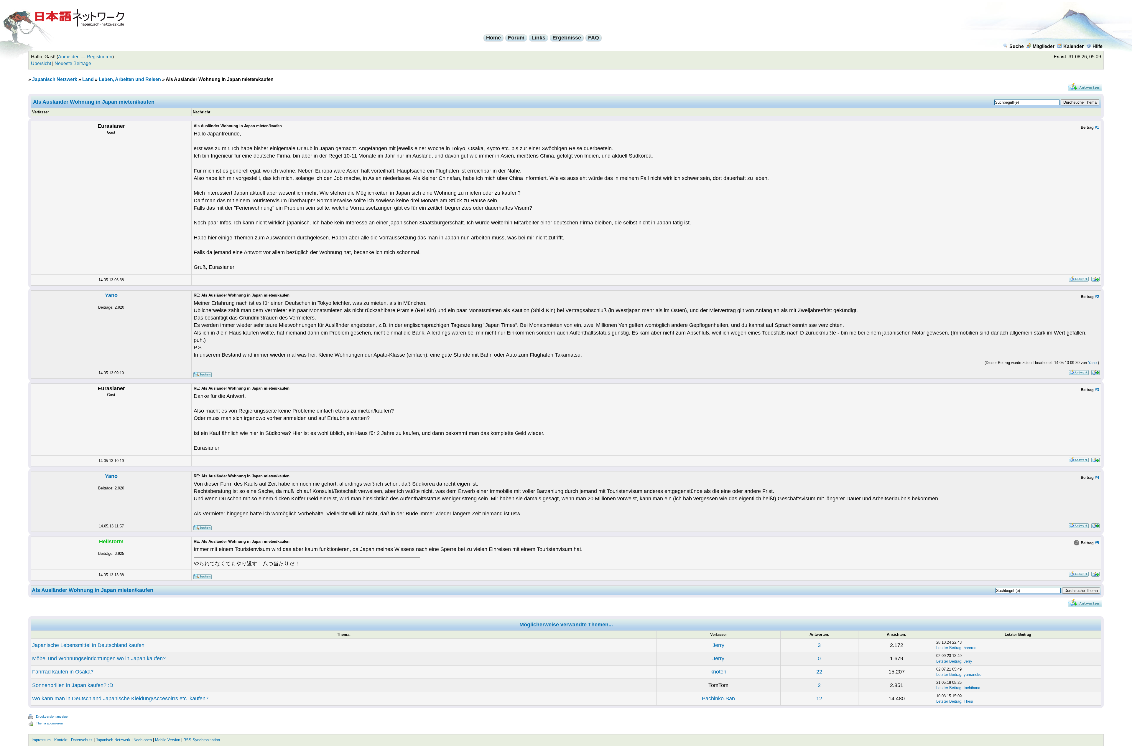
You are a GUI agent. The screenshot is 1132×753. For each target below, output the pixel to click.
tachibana (972, 688)
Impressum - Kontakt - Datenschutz (62, 740)
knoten (718, 672)
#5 (1097, 543)
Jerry (718, 645)
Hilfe (1097, 46)
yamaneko (972, 674)
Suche (1016, 46)
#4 (1097, 477)
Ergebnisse (566, 38)
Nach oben (143, 740)
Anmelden (69, 56)
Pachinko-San (718, 698)
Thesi (968, 701)
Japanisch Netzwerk (54, 79)
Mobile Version (167, 740)
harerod (970, 648)
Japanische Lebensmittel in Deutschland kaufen (88, 645)
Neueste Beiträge (73, 63)
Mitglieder (1043, 46)
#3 (1097, 390)
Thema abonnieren (49, 723)
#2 (1097, 296)
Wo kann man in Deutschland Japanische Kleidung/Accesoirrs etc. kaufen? (120, 698)
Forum (516, 38)
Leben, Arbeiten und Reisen (130, 79)
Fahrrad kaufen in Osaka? (62, 672)
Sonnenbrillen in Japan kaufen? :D (72, 685)
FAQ (593, 38)
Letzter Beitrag (948, 648)
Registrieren (99, 56)
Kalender (1073, 46)
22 (819, 672)
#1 (1097, 127)
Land (88, 79)
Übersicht (41, 63)
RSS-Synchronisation (201, 740)
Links (538, 38)
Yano (111, 295)
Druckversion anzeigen (52, 716)
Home (493, 38)
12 (819, 698)
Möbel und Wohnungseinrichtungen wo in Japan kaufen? (99, 658)
